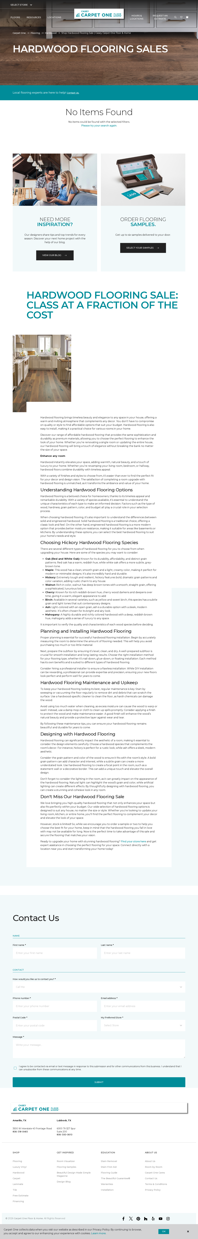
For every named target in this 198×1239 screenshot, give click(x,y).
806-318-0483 (20, 1131)
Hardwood (50, 33)
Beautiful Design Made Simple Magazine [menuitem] (74, 1174)
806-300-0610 (64, 1134)
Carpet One (19, 33)
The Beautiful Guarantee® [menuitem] (115, 1178)
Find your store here (133, 841)
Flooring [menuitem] (17, 1161)
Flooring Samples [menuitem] (66, 1167)
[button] (175, 17)
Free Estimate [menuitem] (20, 1195)
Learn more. (98, 1233)
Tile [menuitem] (15, 1189)
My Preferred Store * (112, 1017)
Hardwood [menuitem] (18, 1172)
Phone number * (22, 998)
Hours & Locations (136, 17)
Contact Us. (73, 92)
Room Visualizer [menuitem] (66, 1161)
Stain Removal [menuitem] (109, 1161)
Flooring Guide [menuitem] (109, 1172)
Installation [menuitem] (107, 1189)
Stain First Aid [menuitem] (108, 1167)
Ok (163, 1231)
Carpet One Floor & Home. (28, 1218)
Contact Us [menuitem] (151, 1178)
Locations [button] (54, 17)
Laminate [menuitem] (18, 1184)
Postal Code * (20, 1017)
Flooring (35, 33)
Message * (18, 1037)
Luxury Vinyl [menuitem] (19, 1167)
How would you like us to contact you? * (34, 979)
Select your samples (140, 247)
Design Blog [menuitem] (64, 1181)
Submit (99, 1082)
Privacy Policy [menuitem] (153, 1189)
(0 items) (187, 17)
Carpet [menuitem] (16, 1178)
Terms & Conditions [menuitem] (156, 1184)
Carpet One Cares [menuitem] (155, 1172)
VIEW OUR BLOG (51, 255)
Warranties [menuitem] (107, 1184)
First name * (19, 945)
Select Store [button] (19, 4)
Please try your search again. (99, 125)
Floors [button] (15, 17)
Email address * (109, 998)
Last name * (107, 945)
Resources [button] (34, 17)
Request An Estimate (160, 17)
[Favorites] (181, 17)
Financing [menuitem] (18, 1201)
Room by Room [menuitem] (153, 1167)
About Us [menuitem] (150, 1161)
